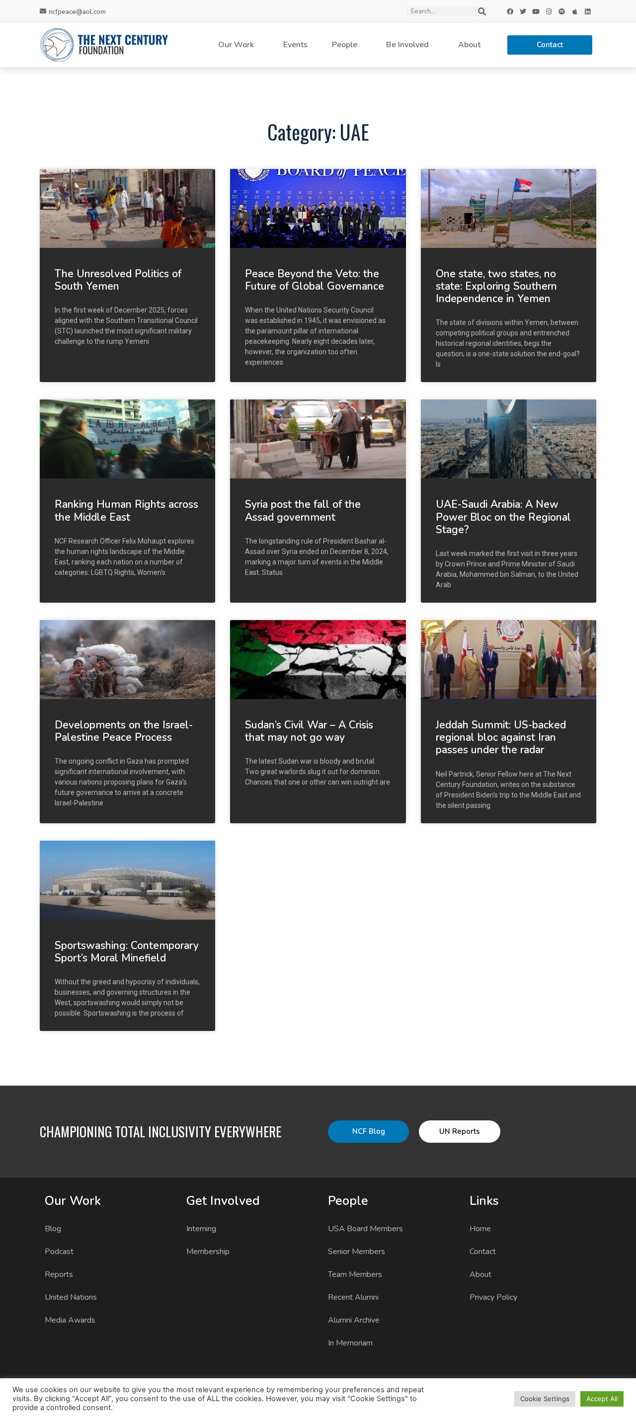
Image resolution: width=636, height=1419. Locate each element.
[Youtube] (536, 11)
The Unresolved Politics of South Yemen (118, 280)
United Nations (71, 1297)
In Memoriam (350, 1343)
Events (295, 44)
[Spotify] (562, 11)
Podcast (59, 1251)
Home (480, 1228)
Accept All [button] (602, 1399)
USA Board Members (365, 1228)
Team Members (355, 1274)
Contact (483, 1251)
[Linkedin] (587, 11)
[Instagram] (549, 11)
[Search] (482, 11)
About (469, 44)
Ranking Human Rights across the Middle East (126, 510)
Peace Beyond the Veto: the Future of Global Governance (314, 280)
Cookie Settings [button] (544, 1399)
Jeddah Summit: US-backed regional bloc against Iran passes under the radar (501, 737)
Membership (208, 1251)
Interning (201, 1228)
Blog (53, 1228)
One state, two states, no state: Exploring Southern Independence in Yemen (496, 286)
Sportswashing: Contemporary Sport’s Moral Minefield (127, 952)
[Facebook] (510, 11)
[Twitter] (523, 11)
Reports (59, 1274)
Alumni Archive (354, 1320)
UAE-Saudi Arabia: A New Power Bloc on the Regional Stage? (503, 516)
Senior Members (356, 1251)
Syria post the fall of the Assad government (303, 510)
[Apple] (574, 11)
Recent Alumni (353, 1297)
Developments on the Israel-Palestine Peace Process (124, 731)
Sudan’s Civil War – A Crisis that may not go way (309, 731)
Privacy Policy (493, 1297)
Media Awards (70, 1320)
